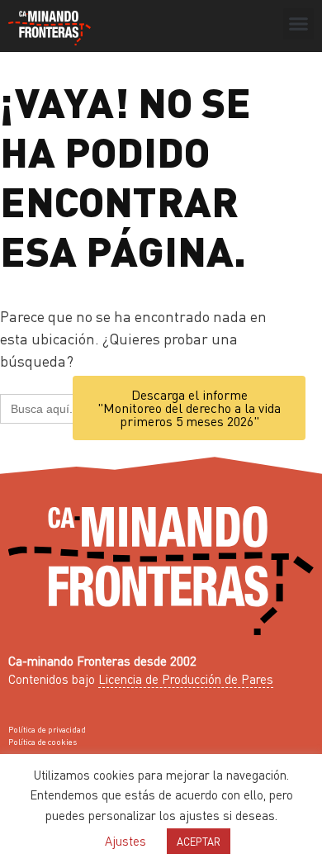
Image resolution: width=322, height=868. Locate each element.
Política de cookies (42, 742)
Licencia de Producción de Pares (185, 679)
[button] (299, 24)
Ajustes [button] (125, 840)
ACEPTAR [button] (198, 841)
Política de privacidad (47, 729)
